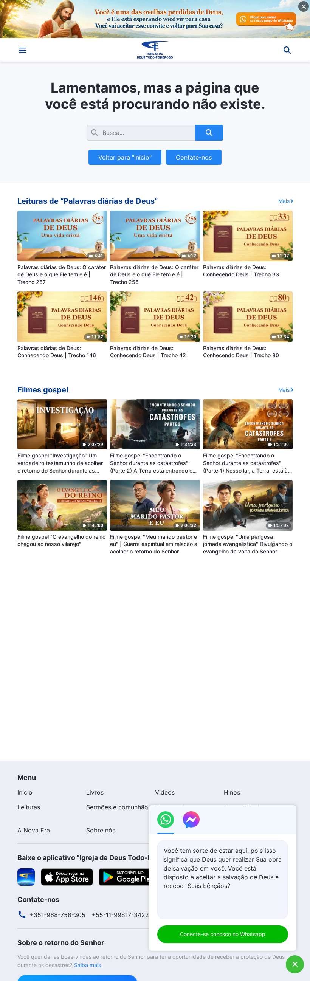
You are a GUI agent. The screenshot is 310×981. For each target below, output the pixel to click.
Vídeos (165, 792)
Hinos (232, 792)
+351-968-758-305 (57, 915)
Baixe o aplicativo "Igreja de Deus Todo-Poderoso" (99, 858)
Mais (284, 201)
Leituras (28, 807)
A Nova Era (33, 830)
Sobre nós (100, 830)
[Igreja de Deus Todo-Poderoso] (155, 50)
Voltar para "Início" (125, 157)
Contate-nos (194, 157)
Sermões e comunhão (117, 807)
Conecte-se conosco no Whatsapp (222, 934)
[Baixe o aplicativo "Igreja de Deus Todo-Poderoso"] (26, 876)
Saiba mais (87, 965)
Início (25, 792)
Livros (95, 792)
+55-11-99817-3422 (120, 915)
